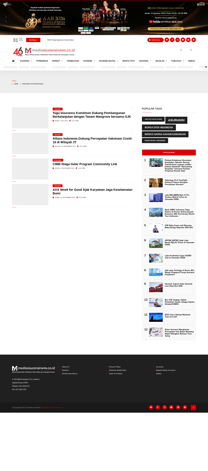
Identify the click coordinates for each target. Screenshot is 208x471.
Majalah (160, 61)
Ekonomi (87, 61)
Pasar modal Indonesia (155, 140)
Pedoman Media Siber (117, 370)
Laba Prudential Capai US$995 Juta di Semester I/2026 (178, 257)
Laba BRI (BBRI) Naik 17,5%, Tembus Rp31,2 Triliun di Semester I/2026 (177, 197)
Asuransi (24, 61)
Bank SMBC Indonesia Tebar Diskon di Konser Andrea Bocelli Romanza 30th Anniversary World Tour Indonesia (179, 213)
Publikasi (176, 61)
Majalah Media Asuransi (165, 370)
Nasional (144, 61)
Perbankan (42, 61)
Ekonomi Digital (107, 61)
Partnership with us (70, 374)
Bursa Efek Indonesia (159, 127)
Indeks (191, 61)
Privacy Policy (115, 367)
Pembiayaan (73, 61)
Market (56, 61)
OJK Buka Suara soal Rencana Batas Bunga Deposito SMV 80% (179, 226)
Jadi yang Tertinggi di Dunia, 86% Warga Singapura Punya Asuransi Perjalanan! (179, 272)
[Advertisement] (104, 436)
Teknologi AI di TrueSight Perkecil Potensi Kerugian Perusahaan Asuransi (176, 182)
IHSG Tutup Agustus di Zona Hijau (60, 40)
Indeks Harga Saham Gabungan (165, 134)
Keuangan (57, 160)
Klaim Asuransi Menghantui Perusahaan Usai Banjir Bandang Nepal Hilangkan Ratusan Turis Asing (179, 332)
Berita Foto (129, 61)
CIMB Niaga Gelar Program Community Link (85, 164)
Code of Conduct (115, 374)
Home (14, 60)
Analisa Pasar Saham (153, 119)
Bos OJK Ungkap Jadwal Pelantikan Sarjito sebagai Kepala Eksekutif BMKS (179, 302)
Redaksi (65, 370)
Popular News (169, 152)
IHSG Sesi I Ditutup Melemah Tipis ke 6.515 (177, 316)
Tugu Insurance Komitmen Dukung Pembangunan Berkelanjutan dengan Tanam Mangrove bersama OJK (92, 114)
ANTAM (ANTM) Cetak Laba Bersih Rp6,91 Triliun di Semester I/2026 (179, 242)
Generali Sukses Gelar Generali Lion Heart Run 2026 (178, 285)
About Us (65, 367)
